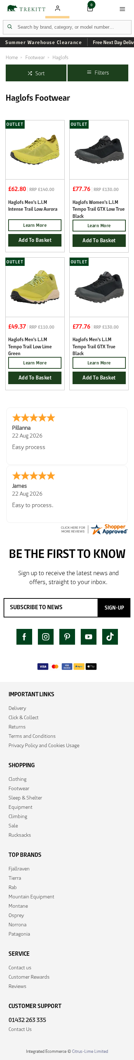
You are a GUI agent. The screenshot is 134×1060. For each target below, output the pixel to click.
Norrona (17, 924)
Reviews (17, 986)
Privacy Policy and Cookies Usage (44, 745)
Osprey (16, 915)
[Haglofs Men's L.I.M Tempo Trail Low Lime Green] (35, 286)
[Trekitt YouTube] (88, 637)
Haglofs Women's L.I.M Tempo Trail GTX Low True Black (99, 209)
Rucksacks (20, 835)
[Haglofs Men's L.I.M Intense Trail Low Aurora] (35, 149)
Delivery (17, 708)
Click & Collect (24, 717)
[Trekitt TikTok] (110, 637)
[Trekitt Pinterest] (67, 637)
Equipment (21, 807)
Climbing (18, 816)
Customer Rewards (29, 977)
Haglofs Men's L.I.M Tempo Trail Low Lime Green (30, 346)
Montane (18, 906)
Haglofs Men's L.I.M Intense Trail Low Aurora (33, 205)
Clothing (17, 779)
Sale (13, 825)
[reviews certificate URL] (94, 529)
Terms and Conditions (32, 736)
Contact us (20, 967)
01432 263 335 (27, 1020)
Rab (13, 887)
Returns (17, 727)
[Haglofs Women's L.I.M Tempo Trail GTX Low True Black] (99, 149)
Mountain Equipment (31, 896)
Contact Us (20, 1029)
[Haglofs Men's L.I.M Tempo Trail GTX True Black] (99, 286)
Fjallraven (19, 868)
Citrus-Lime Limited (90, 1051)
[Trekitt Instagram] (46, 637)
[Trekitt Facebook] (24, 637)
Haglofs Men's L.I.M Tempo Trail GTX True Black (94, 346)
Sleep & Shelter (25, 797)
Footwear (19, 788)
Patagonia (19, 934)
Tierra (15, 878)
